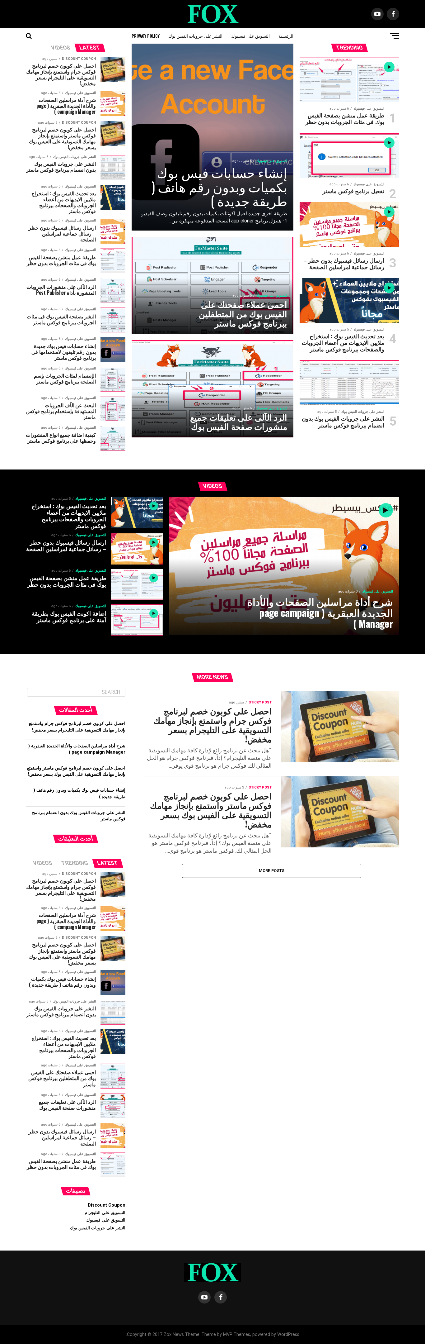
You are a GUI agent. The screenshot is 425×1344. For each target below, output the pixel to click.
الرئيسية (285, 35)
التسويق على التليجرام (105, 1212)
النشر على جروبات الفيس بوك (195, 35)
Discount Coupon (106, 1205)
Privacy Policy (146, 35)
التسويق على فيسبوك (250, 35)
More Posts (272, 870)
